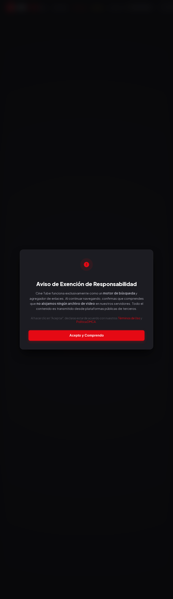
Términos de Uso (129, 318)
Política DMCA (86, 322)
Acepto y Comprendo (86, 335)
